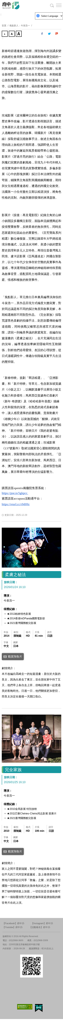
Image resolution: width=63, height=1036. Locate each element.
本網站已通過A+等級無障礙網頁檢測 (25, 1006)
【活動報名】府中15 (39, 927)
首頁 (4, 25)
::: (1, 14)
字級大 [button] (19, 34)
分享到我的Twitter (49, 34)
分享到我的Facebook (42, 34)
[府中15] (21, 5)
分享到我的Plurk (57, 34)
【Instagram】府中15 (42, 923)
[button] (56, 5)
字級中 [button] (12, 34)
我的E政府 (39, 1008)
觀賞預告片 (15, 656)
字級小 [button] (5, 34)
